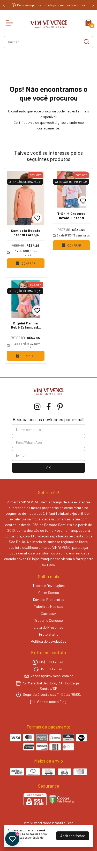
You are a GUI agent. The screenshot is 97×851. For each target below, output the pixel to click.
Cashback (48, 613)
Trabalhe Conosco (48, 620)
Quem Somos (48, 592)
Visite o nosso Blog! (52, 701)
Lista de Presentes (48, 627)
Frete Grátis (48, 634)
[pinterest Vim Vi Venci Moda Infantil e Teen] (60, 406)
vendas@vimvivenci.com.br (52, 676)
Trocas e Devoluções (49, 585)
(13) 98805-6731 (52, 662)
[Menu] (10, 23)
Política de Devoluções (48, 641)
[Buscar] (86, 42)
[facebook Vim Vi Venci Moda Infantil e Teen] (48, 406)
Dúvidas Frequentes (48, 599)
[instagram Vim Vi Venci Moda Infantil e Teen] (37, 406)
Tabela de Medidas (48, 606)
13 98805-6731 (52, 669)
